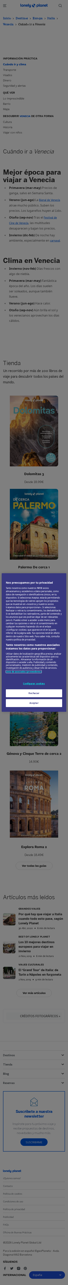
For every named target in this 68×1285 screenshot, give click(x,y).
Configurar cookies (34, 683)
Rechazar (34, 693)
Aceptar (34, 703)
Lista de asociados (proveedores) (24, 671)
